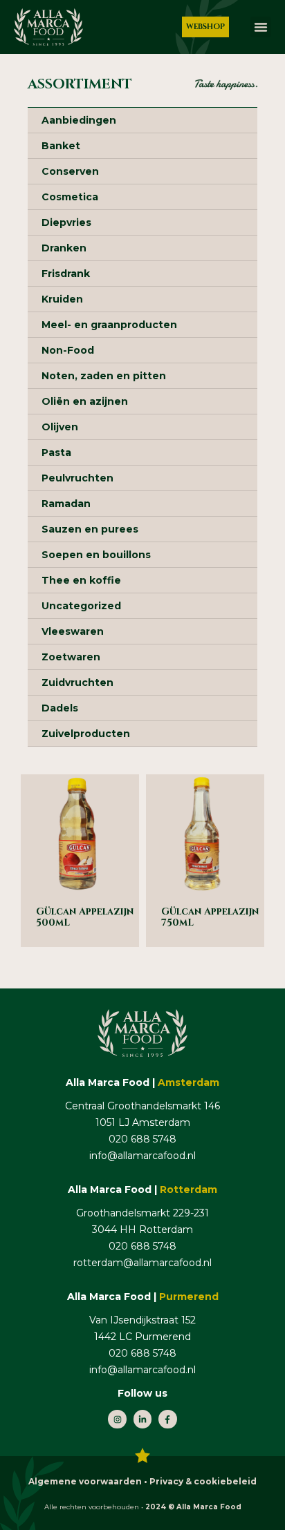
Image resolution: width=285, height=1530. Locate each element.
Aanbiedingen (79, 120)
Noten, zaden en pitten (104, 376)
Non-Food (68, 350)
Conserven (70, 171)
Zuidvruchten (77, 682)
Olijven (60, 427)
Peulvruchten (77, 478)
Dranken (64, 248)
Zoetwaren (71, 657)
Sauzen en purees (90, 529)
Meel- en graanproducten (109, 324)
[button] (260, 27)
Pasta (56, 452)
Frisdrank (66, 273)
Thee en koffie (81, 580)
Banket (61, 146)
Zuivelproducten (86, 733)
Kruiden (62, 299)
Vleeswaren (73, 631)
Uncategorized (81, 606)
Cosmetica (70, 197)
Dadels (60, 708)
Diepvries (66, 222)
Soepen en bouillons (96, 554)
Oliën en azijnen (85, 401)
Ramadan (66, 503)
